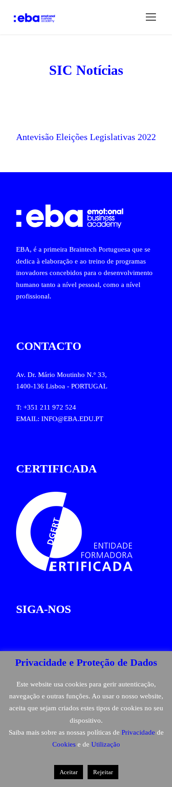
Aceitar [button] (69, 772)
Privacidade (139, 732)
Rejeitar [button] (103, 772)
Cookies (65, 744)
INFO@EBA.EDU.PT (72, 418)
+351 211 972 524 (49, 407)
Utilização (105, 744)
